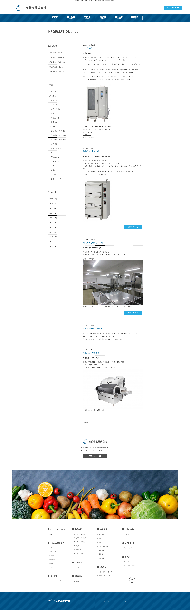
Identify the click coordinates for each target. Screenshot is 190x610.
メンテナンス (55, 174)
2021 (51, 222)
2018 (51, 237)
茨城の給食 (54, 157)
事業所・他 (54, 118)
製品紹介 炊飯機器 (91, 151)
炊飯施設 (53, 113)
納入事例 (52, 96)
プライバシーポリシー (130, 565)
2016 (51, 246)
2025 (51, 203)
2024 (51, 208)
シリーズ (52, 153)
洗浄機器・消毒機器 (57, 139)
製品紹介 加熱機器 (56, 57)
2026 (51, 199)
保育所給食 (52, 552)
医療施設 (52, 556)
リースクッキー (88, 137)
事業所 (51, 563)
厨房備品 (53, 144)
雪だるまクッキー (89, 132)
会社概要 (76, 567)
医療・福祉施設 (56, 109)
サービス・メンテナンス (56, 581)
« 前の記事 (86, 422)
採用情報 (76, 581)
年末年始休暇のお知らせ (93, 329)
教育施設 (53, 122)
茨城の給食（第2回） (57, 67)
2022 (51, 218)
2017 (51, 241)
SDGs (52, 166)
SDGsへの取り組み (104, 576)
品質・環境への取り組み (106, 572)
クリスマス (87, 48)
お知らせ (52, 91)
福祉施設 (52, 559)
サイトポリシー (128, 561)
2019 (51, 232)
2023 (51, 213)
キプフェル (87, 135)
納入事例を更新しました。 (59, 62)
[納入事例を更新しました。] (112, 313)
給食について (55, 170)
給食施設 (53, 100)
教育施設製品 (55, 148)
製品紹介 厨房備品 (56, 52)
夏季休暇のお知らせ (56, 71)
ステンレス (54, 161)
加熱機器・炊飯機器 (57, 135)
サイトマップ (128, 548)
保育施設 (53, 105)
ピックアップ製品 (79, 553)
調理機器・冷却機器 (57, 131)
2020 (51, 227)
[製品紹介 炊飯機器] (112, 227)
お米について (55, 179)
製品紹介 (52, 126)
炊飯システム (53, 567)
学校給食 (52, 548)
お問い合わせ (128, 534)
